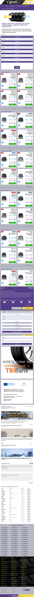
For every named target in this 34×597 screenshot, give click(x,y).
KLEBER (22, 569)
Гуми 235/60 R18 (24, 547)
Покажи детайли (28, 305)
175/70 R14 (28, 521)
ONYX (22, 577)
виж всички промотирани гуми (28, 107)
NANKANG (3, 577)
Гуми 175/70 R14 (24, 549)
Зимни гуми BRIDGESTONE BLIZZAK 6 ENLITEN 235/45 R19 (29, 94)
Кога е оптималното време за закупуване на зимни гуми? (11, 425)
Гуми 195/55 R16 (4, 555)
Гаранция (13, 592)
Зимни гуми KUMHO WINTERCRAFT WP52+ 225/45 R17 (28, 172)
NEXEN (12, 577)
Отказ (17, 308)
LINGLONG (3, 573)
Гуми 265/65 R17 (4, 553)
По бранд (2, 588)
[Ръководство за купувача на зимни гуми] (17, 452)
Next (32, 463)
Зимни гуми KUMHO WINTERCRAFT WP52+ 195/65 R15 (12, 116)
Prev (30, 463)
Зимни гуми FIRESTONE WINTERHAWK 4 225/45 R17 (13, 173)
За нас (13, 589)
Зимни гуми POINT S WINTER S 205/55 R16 (28, 194)
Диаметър (17, 49)
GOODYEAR (3, 569)
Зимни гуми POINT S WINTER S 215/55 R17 (12, 234)
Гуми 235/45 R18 (4, 545)
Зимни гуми (28, 17)
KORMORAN (3, 491)
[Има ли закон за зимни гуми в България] (17, 415)
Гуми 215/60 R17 (14, 537)
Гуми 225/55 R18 (14, 535)
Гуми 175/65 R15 (14, 551)
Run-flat (17, 61)
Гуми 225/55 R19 (4, 547)
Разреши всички (27, 308)
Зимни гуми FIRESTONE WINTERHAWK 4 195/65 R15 (13, 134)
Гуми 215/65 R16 (4, 537)
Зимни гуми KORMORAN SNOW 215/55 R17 (12, 251)
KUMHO (12, 571)
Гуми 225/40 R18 (14, 533)
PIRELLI (2, 579)
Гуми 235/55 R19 (24, 537)
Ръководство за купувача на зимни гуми (8, 445)
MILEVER (23, 575)
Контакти (3, 8)
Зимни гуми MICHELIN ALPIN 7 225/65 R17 (28, 273)
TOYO (22, 583)
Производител (17, 57)
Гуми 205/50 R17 (4, 543)
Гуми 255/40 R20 (24, 553)
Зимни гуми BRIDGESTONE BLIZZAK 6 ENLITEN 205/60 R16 (29, 77)
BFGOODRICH (23, 559)
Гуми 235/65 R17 (14, 541)
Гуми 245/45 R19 (24, 539)
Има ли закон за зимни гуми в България (8, 407)
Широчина (17, 41)
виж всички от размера (29, 186)
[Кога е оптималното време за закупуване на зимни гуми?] (17, 433)
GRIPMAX (13, 569)
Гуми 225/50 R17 (24, 529)
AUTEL (2, 559)
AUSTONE (23, 557)
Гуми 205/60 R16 (14, 529)
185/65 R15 (28, 514)
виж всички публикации (29, 406)
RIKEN (2, 506)
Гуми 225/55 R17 (24, 531)
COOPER (2, 563)
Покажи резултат (17, 67)
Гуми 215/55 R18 (14, 539)
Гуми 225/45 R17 (24, 527)
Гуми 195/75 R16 (14, 555)
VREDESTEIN (23, 585)
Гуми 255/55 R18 (14, 545)
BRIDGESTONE (3, 509)
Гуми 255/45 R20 (14, 553)
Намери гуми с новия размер (17, 331)
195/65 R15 (28, 491)
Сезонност (17, 53)
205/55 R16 (28, 489)
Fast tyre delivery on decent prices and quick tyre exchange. (10, 476)
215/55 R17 (28, 516)
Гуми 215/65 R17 (4, 541)
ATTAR (12, 557)
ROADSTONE (13, 581)
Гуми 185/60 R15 (4, 549)
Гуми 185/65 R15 (4, 529)
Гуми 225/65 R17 (4, 533)
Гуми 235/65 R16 (24, 555)
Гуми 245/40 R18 (24, 551)
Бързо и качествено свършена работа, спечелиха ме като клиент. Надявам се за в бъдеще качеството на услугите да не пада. (17, 467)
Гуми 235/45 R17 (14, 543)
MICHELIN (13, 575)
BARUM (12, 559)
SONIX (2, 583)
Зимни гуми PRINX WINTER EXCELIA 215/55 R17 (29, 234)
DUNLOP (22, 563)
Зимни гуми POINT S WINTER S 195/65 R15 (28, 116)
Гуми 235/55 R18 (24, 535)
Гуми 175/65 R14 (14, 549)
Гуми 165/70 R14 (4, 551)
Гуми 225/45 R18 (4, 535)
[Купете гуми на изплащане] (17, 362)
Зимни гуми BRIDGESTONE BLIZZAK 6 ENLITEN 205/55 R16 (12, 77)
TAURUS (2, 511)
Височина (17, 45)
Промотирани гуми (4, 589)
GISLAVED (13, 567)
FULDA (2, 514)
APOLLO (2, 557)
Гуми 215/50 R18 (24, 543)
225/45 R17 (28, 501)
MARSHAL (13, 573)
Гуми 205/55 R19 (24, 545)
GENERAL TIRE (4, 567)
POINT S (12, 579)
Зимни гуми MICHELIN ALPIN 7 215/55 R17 (28, 251)
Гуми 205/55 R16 (4, 527)
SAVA (22, 581)
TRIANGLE (3, 585)
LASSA (22, 571)
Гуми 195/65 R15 (14, 527)
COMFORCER (13, 561)
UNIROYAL (13, 585)
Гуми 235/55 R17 (24, 541)
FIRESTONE (3, 493)
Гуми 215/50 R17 (14, 531)
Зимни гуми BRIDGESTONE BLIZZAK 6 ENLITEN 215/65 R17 (12, 94)
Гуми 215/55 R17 (4, 531)
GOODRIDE (23, 567)
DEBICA (2, 489)
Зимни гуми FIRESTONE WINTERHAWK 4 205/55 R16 (13, 195)
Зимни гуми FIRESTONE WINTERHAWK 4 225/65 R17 (13, 274)
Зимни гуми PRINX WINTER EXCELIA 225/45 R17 (29, 155)
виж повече (4, 34)
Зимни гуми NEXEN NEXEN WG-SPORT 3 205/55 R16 (29, 211)
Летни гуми (8, 17)
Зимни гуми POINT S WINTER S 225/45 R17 (12, 155)
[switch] (13, 302)
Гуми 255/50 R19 (4, 539)
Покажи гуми (17, 343)
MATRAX (2, 575)
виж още (31, 424)
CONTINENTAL (3, 517)
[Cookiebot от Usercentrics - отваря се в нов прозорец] (29, 288)
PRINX (22, 579)
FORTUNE (13, 565)
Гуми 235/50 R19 (14, 547)
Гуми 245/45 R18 (24, 533)
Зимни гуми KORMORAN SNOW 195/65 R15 (29, 133)
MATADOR (23, 573)
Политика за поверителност (5, 592)
